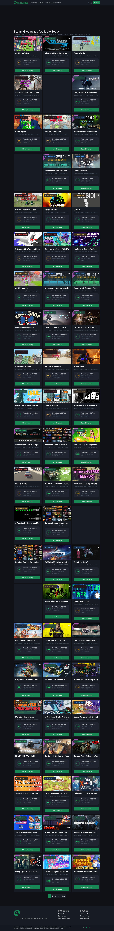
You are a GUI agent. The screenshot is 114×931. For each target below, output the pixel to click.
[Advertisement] (57, 16)
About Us (61, 914)
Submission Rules (64, 918)
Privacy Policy (85, 916)
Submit (96, 3)
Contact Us (62, 916)
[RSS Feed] (89, 927)
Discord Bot (46, 3)
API (40, 3)
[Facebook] (83, 927)
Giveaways (33, 3)
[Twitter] (86, 927)
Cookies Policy (85, 918)
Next (63, 896)
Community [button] (56, 3)
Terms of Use (84, 914)
